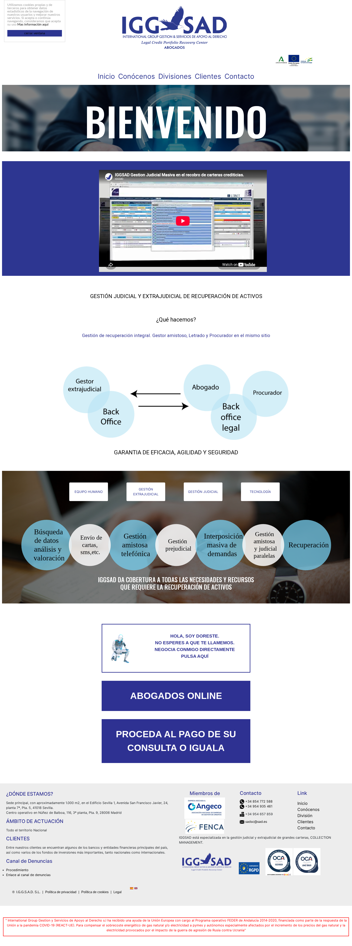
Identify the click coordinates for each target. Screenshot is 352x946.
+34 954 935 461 (258, 806)
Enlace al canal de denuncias (28, 875)
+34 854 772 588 (259, 801)
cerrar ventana (34, 33)
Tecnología (260, 492)
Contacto (239, 76)
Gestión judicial (203, 492)
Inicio (106, 76)
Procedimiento (17, 870)
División (304, 815)
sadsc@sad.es (256, 822)
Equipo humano (89, 492)
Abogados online (176, 696)
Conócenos (136, 76)
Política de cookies (95, 892)
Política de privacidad (60, 892)
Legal (117, 892)
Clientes (208, 76)
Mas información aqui (32, 24)
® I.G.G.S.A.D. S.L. (26, 892)
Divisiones (174, 76)
